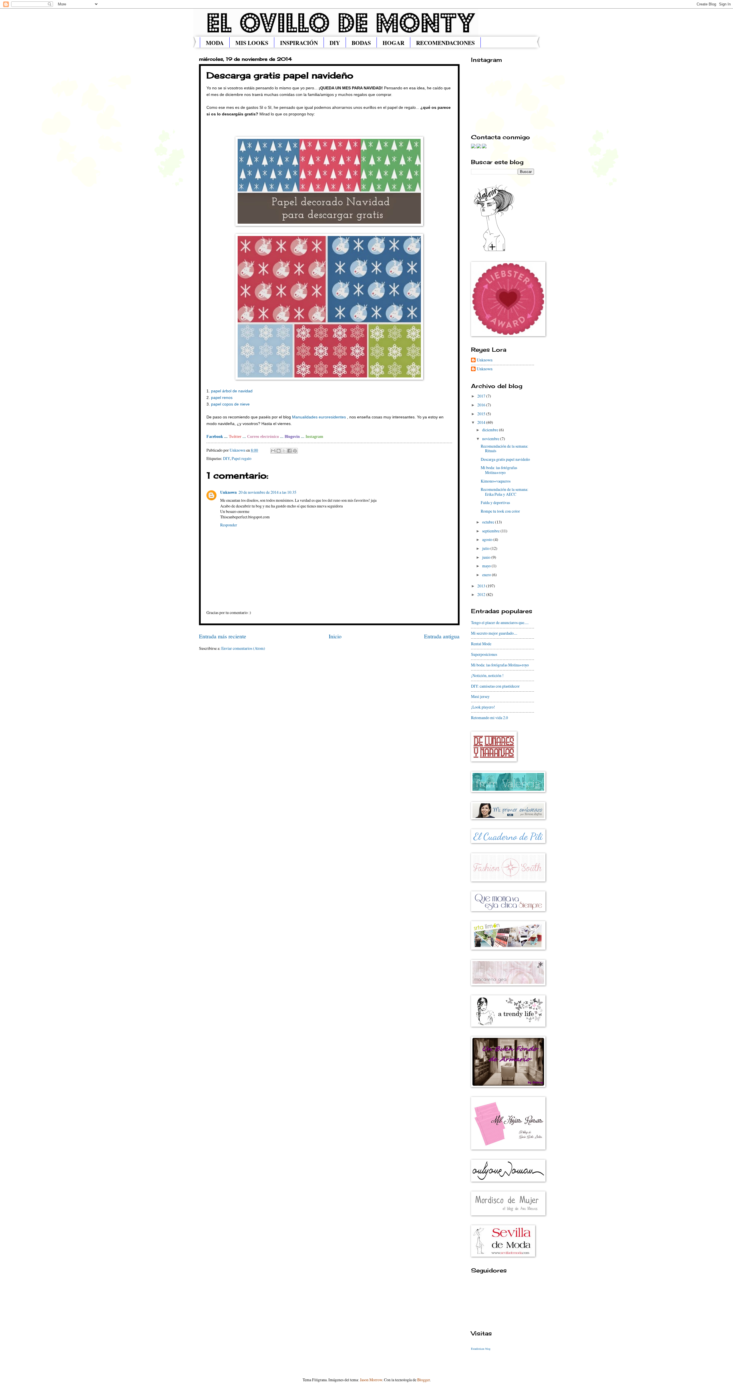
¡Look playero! (483, 707)
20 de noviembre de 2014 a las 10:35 (267, 492)
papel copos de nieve (230, 404)
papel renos (221, 397)
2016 (481, 405)
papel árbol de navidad (232, 391)
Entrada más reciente (222, 636)
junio (486, 557)
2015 (481, 413)
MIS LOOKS (251, 43)
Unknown (228, 492)
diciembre (490, 429)
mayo (487, 565)
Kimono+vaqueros (496, 481)
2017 (481, 396)
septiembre (491, 531)
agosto (487, 539)
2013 (481, 586)
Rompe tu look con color (500, 511)
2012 (481, 594)
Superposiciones (484, 654)
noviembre (491, 438)
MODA (215, 43)
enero (487, 574)
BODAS (361, 43)
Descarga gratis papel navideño (505, 459)
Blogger (423, 1379)
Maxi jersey (480, 696)
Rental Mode (481, 643)
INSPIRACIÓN (299, 43)
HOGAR (393, 43)
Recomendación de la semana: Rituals (504, 448)
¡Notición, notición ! (487, 675)
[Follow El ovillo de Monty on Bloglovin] (494, 250)
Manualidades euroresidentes (319, 417)
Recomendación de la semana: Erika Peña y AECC (504, 492)
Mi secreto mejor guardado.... (494, 633)
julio (486, 548)
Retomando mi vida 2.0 (489, 717)
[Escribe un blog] (278, 451)
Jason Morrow (371, 1379)
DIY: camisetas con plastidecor (495, 686)
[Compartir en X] (284, 451)
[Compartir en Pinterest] (295, 451)
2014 (481, 422)
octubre (488, 522)
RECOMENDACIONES (445, 43)
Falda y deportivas (495, 502)
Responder (228, 525)
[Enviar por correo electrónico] (273, 451)
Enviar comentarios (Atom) (243, 648)
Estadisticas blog (480, 1349)
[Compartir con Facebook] (289, 451)
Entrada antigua (442, 636)
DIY (335, 43)
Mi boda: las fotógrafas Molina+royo (499, 470)
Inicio (335, 636)
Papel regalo (241, 458)
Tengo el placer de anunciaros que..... (500, 622)
